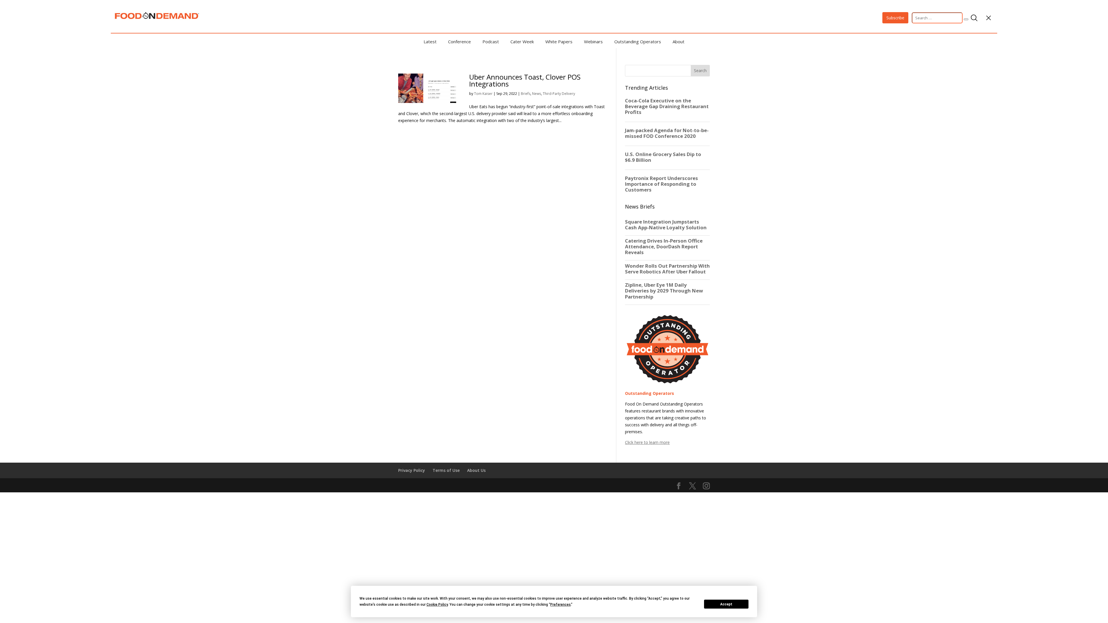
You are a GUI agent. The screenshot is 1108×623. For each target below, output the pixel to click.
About (678, 41)
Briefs (525, 93)
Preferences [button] (560, 605)
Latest (430, 41)
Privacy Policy (411, 470)
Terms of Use (446, 470)
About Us (476, 470)
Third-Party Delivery (559, 93)
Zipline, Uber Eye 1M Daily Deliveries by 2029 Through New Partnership (664, 290)
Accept (726, 604)
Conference (459, 41)
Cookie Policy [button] (437, 605)
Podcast (490, 41)
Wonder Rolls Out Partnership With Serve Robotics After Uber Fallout (667, 269)
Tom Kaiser (483, 93)
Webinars (593, 41)
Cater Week (522, 41)
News (536, 93)
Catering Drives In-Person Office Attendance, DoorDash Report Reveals (664, 246)
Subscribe (895, 17)
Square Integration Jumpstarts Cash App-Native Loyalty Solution (666, 224)
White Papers (558, 41)
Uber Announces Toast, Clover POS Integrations (525, 80)
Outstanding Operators (637, 41)
